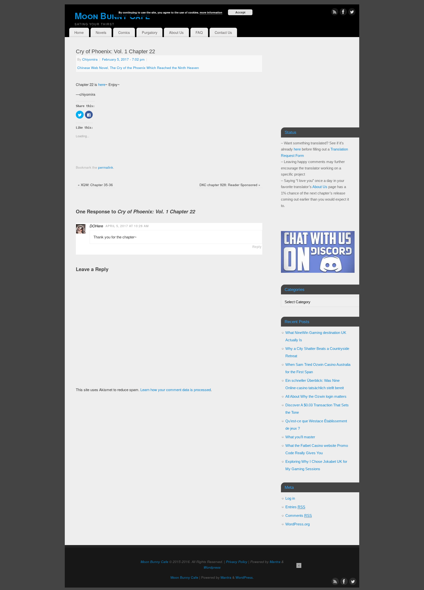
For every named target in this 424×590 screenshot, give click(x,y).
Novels (101, 32)
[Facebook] (343, 12)
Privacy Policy (236, 561)
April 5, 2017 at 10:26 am (127, 226)
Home (79, 32)
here (101, 84)
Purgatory (149, 32)
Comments (298, 515)
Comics (124, 32)
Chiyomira (90, 59)
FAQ (199, 32)
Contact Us (223, 32)
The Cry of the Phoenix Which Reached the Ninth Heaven (154, 67)
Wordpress (212, 567)
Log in (290, 498)
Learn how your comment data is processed (175, 389)
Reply (257, 246)
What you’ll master (300, 437)
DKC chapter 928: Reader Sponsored (229, 184)
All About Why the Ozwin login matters (315, 396)
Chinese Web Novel (92, 67)
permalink (105, 167)
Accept (240, 12)
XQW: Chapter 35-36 (95, 184)
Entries (295, 507)
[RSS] (334, 12)
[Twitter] (352, 12)
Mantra (275, 561)
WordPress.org (297, 524)
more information (211, 12)
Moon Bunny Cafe (154, 561)
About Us (176, 32)
